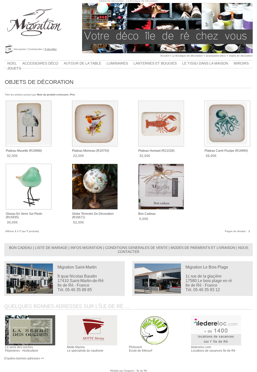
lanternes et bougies (155, 63)
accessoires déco (216, 55)
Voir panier (20, 49)
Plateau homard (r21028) (156, 150)
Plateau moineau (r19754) (90, 150)
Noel (12, 63)
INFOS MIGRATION (86, 248)
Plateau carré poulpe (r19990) (226, 150)
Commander (35, 49)
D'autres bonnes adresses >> (24, 358)
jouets (14, 68)
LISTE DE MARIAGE (51, 248)
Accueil (164, 55)
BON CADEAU (20, 248)
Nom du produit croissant (52, 94)
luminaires (117, 63)
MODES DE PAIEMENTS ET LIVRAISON (203, 248)
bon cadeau (147, 214)
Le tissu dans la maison (205, 63)
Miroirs (241, 63)
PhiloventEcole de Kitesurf (140, 348)
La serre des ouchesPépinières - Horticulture (21, 348)
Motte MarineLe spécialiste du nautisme (85, 348)
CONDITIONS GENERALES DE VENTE (136, 248)
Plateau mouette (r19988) (24, 150)
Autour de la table (82, 63)
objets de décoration (241, 55)
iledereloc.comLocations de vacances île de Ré (213, 348)
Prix (72, 94)
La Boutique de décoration (187, 55)
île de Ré (142, 370)
